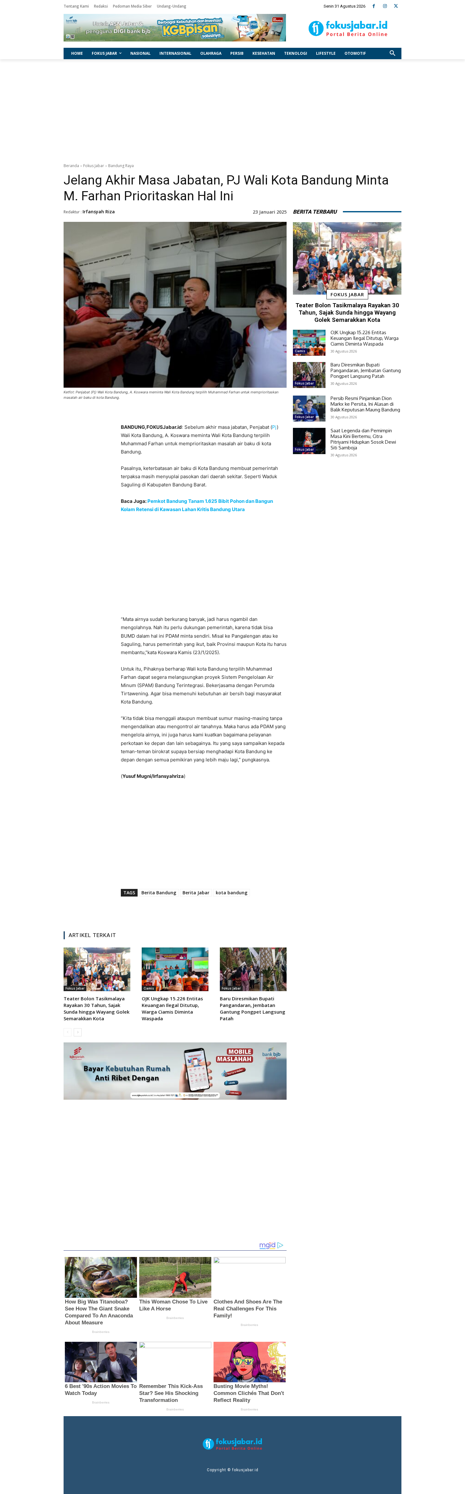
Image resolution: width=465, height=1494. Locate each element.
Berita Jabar (196, 893)
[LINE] (229, 910)
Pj (274, 427)
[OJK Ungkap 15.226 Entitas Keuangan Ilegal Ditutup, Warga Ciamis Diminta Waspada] (175, 969)
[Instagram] (384, 6)
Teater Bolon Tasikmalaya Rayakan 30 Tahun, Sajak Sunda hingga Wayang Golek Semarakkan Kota (96, 1008)
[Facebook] (373, 6)
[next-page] (78, 1032)
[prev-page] (67, 1032)
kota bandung (231, 893)
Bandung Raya (121, 165)
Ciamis (149, 988)
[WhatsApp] (214, 910)
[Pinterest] (200, 910)
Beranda (71, 165)
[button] (392, 53)
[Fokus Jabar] (348, 28)
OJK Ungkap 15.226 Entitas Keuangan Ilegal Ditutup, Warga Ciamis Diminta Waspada (172, 1008)
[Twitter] (395, 6)
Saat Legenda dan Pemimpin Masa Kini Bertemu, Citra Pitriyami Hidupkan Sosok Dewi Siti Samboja (363, 439)
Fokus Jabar (93, 165)
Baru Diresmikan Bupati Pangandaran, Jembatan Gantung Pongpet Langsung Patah (252, 1008)
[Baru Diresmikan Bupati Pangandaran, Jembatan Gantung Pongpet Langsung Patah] (253, 969)
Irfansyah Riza (99, 212)
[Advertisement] (232, 109)
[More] (244, 910)
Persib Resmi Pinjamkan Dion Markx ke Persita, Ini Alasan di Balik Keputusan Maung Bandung (365, 404)
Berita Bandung (158, 893)
